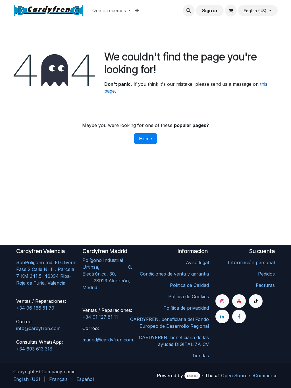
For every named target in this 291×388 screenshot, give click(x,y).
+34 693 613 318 (34, 349)
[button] (189, 10)
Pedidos (266, 274)
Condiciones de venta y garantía (174, 274)
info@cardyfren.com (38, 328)
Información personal (251, 262)
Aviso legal (197, 262)
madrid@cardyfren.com (107, 340)
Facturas (265, 285)
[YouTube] (239, 301)
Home (145, 138)
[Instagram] (222, 301)
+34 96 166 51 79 (35, 308)
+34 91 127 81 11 (100, 317)
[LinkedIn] (222, 316)
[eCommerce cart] (231, 10)
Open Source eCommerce (249, 375)
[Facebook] (239, 316)
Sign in (209, 10)
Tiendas (200, 355)
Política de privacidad (186, 308)
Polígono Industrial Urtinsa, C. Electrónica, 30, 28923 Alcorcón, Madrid (111, 273)
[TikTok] (256, 301)
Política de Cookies (188, 296)
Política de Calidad (189, 285)
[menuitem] (111, 10)
